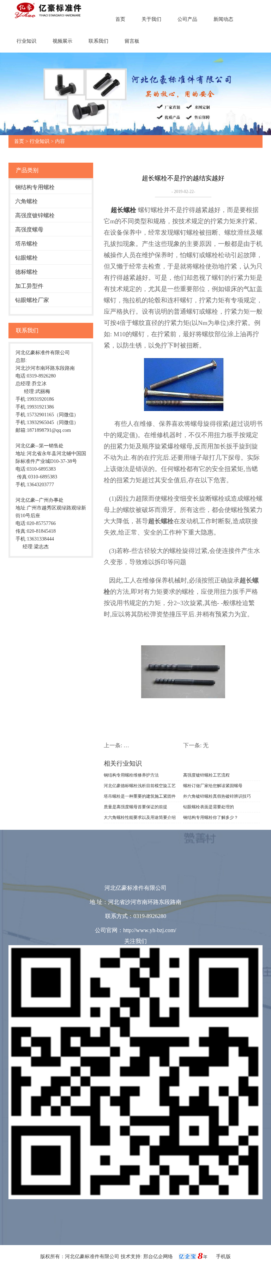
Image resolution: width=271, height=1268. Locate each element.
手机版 (223, 1256)
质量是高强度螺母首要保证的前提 (135, 806)
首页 (120, 19)
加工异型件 (29, 286)
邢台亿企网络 (158, 1256)
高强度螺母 (29, 230)
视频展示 (62, 41)
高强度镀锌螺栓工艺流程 (206, 775)
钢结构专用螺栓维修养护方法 (131, 775)
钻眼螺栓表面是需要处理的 (208, 806)
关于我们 (151, 19)
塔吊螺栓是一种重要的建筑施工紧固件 (140, 796)
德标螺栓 (26, 272)
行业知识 (26, 41)
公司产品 (187, 19)
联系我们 (98, 41)
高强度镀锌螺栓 (35, 215)
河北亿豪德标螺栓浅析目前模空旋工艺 (140, 785)
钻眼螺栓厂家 (32, 300)
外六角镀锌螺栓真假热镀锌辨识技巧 (217, 796)
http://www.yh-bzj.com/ (149, 930)
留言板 (132, 41)
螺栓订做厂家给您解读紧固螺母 (212, 785)
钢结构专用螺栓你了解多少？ (210, 817)
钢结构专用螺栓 (35, 187)
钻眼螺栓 (26, 258)
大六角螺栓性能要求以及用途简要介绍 (140, 817)
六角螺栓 (26, 201)
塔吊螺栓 (26, 244)
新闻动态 (223, 19)
